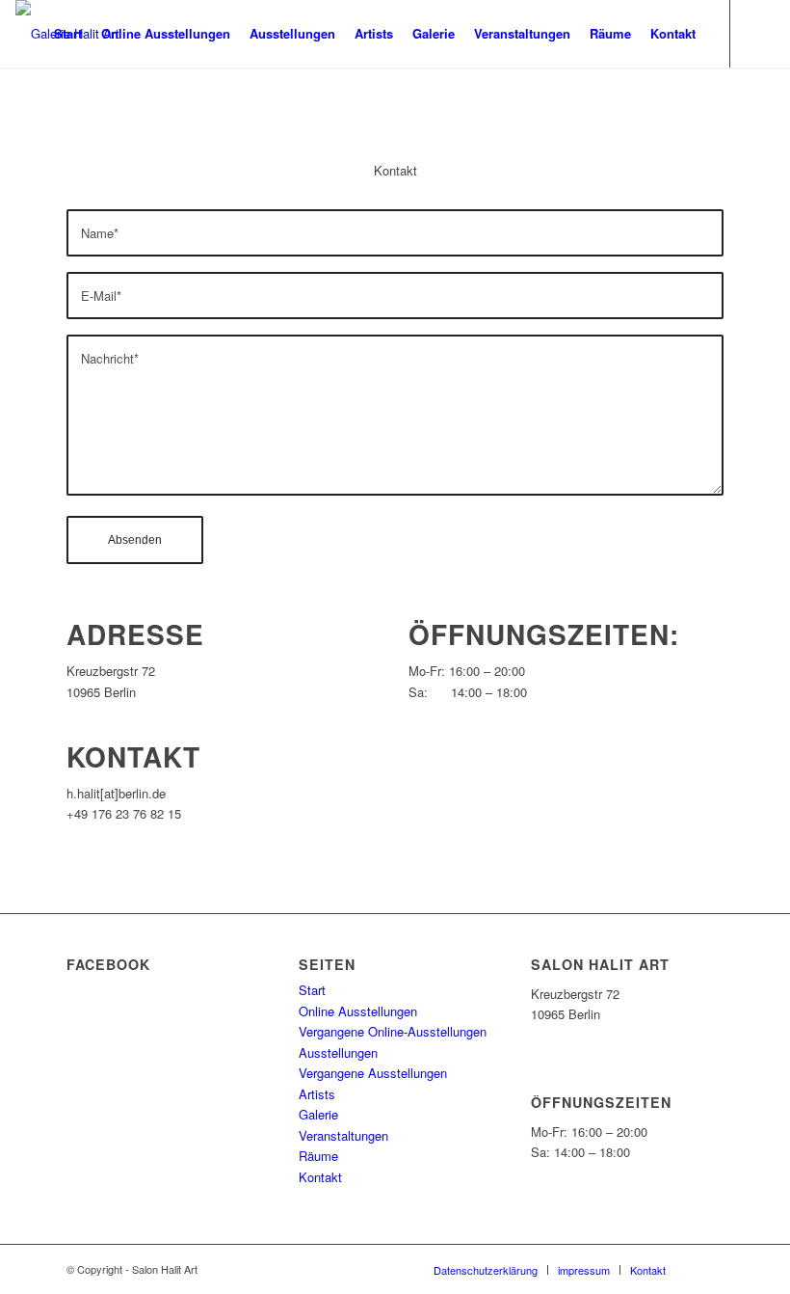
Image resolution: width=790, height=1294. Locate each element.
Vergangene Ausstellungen (373, 1073)
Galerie (318, 1114)
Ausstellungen (338, 1052)
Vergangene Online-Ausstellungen (393, 1031)
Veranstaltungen (343, 1135)
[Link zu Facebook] (760, 32)
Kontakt (320, 1177)
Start (312, 990)
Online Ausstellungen (358, 1011)
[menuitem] (68, 33)
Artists (317, 1094)
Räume (318, 1155)
